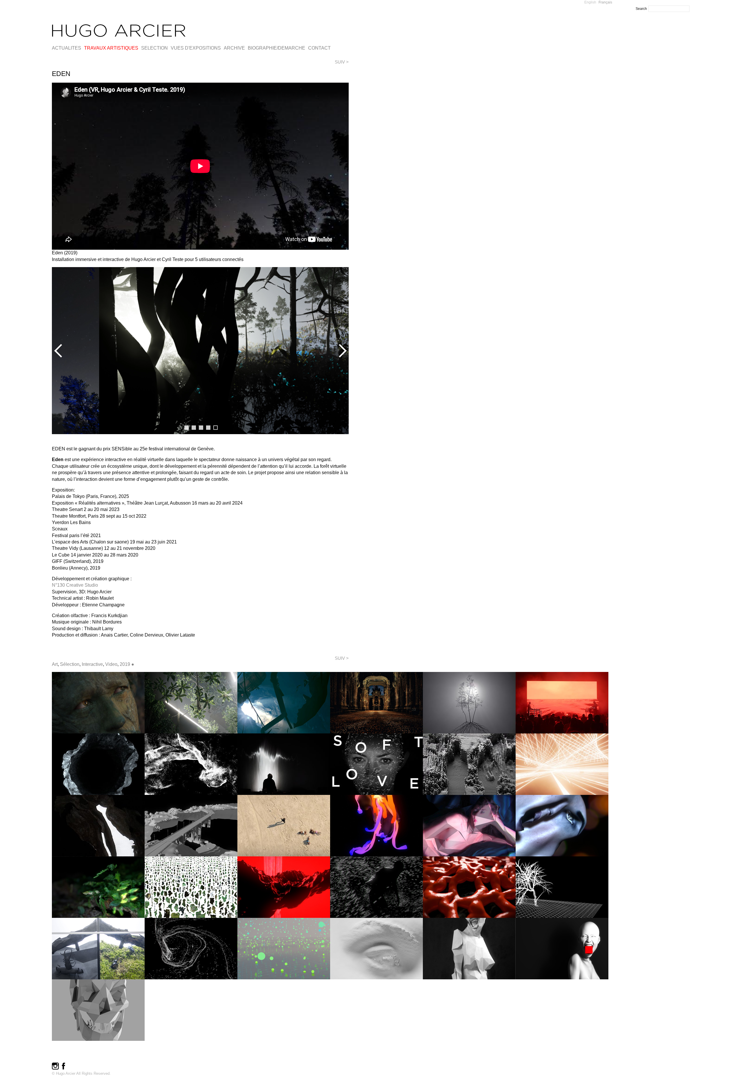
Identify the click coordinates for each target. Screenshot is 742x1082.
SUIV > (342, 61)
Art (55, 664)
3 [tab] (201, 427)
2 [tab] (194, 427)
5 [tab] (215, 427)
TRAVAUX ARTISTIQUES (111, 48)
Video (111, 664)
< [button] (59, 350)
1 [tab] (186, 427)
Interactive (92, 664)
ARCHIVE (234, 48)
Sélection (69, 664)
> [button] (341, 350)
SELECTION (154, 48)
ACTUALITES (66, 48)
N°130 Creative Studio (75, 585)
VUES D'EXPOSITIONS (196, 48)
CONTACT (319, 48)
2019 (125, 664)
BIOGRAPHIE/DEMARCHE (276, 48)
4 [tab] (208, 427)
